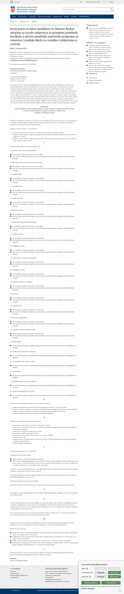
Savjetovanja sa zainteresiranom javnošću (57, 581)
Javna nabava (49, 577)
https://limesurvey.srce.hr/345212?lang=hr (23, 60)
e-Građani (13, 571)
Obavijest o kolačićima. (88, 588)
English (112, 2)
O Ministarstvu (22, 16)
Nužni (83, 568)
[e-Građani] (18, 2)
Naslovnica (13, 21)
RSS (81, 2)
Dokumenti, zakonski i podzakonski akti (56, 571)
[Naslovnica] (36, 9)
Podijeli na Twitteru (94, 83)
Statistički (85, 576)
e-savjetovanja (14, 573)
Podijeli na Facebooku (95, 80)
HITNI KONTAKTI (84, 16)
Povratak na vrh (16, 590)
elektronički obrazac (28, 461)
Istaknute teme (57, 16)
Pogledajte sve (93, 73)
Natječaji (34, 21)
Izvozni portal (14, 577)
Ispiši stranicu (93, 78)
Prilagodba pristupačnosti (93, 2)
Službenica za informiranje (52, 575)
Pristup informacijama (44, 16)
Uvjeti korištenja (72, 590)
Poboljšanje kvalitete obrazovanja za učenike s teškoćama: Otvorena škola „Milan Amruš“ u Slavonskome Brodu (99, 47)
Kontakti (66, 16)
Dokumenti (32, 16)
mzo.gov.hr (13, 73)
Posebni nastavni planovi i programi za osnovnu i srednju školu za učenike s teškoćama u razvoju (100, 57)
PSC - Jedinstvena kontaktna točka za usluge (58, 573)
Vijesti (14, 16)
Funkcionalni (86, 572)
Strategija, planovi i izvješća (53, 579)
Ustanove (74, 16)
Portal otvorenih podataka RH (18, 575)
